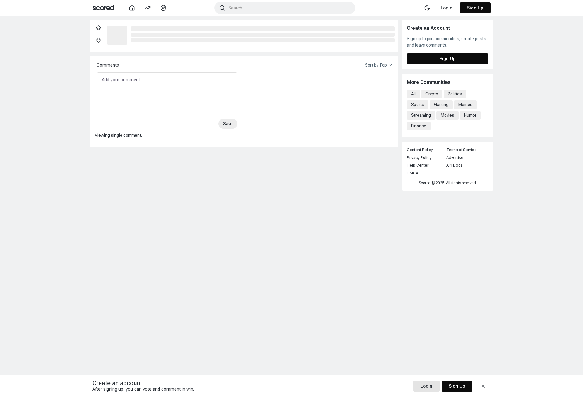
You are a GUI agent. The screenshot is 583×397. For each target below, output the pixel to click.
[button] (117, 35)
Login (426, 386)
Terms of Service (461, 149)
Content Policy (420, 149)
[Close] (483, 386)
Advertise (454, 157)
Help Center (417, 165)
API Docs (454, 165)
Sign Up (475, 8)
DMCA (412, 173)
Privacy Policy (419, 157)
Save (228, 123)
